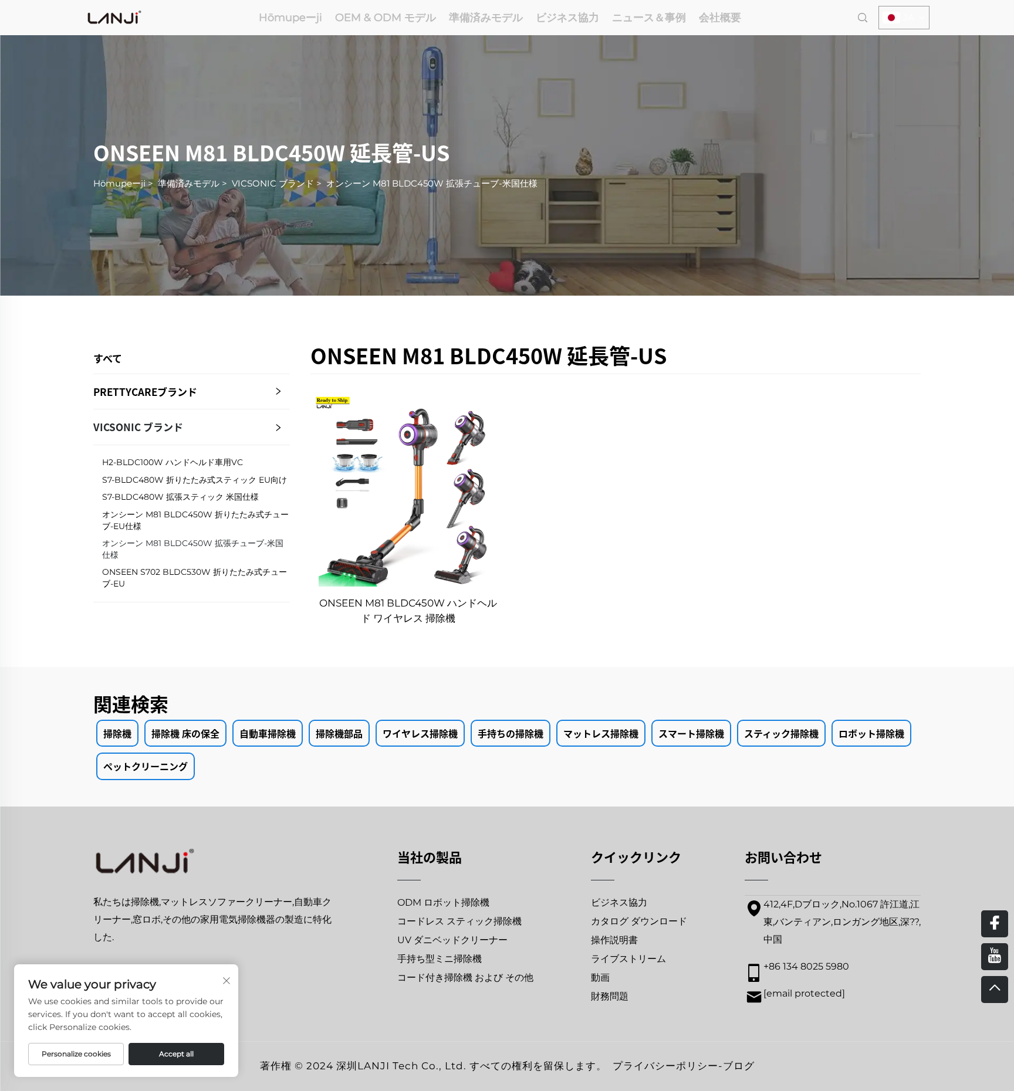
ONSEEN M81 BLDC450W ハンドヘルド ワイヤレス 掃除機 (408, 610)
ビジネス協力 (567, 17)
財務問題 (609, 996)
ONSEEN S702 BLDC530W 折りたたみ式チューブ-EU (194, 578)
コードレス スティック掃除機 (459, 921)
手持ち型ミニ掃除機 (439, 958)
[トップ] (994, 989)
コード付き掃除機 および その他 (465, 977)
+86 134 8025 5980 (806, 966)
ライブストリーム (628, 958)
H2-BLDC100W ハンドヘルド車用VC (172, 462)
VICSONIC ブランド (273, 183)
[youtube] (994, 956)
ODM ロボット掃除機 (443, 902)
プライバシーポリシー (665, 1066)
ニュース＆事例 (649, 17)
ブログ (739, 1066)
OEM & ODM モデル (385, 17)
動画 (600, 977)
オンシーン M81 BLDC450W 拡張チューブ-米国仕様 (432, 183)
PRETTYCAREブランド (145, 391)
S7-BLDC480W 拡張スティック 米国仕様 (180, 497)
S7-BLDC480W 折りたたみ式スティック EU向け (194, 480)
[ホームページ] (114, 16)
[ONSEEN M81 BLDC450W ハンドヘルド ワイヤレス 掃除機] (407, 489)
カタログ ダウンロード (639, 921)
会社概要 (720, 17)
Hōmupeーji (290, 17)
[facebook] (994, 923)
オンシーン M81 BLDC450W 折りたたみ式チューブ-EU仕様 (195, 520)
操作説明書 (614, 940)
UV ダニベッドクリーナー (452, 940)
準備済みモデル (486, 17)
